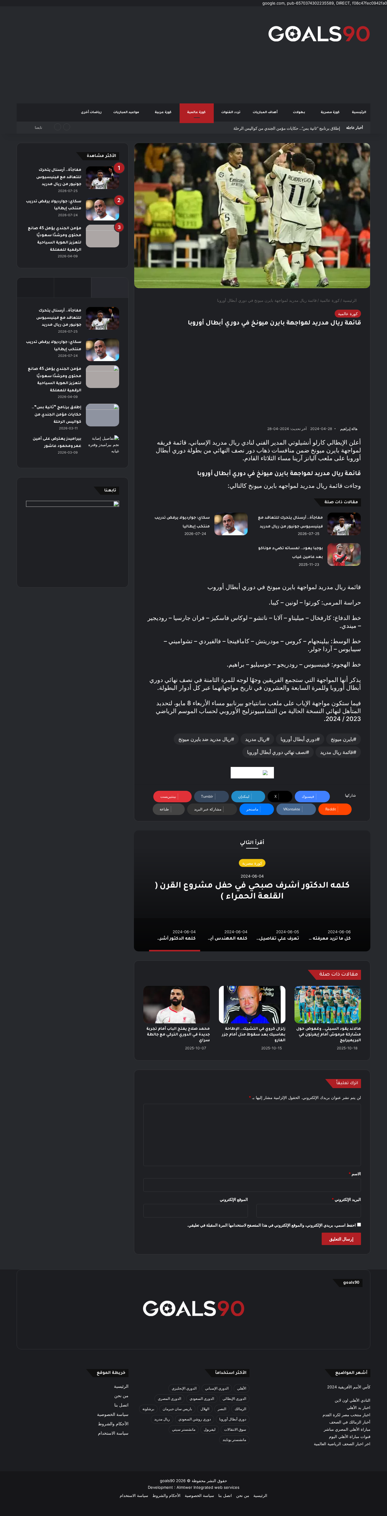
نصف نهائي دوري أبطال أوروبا (276, 752)
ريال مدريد (255, 739)
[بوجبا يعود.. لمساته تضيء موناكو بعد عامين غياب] (344, 554)
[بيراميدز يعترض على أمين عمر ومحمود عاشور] (102, 446)
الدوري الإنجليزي (184, 1388)
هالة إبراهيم (348, 428)
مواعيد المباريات (126, 112)
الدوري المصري (169, 1398)
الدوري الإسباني (217, 1388)
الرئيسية (359, 112)
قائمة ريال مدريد (336, 752)
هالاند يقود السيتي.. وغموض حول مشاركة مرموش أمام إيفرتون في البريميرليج (328, 1035)
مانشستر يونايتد (234, 1439)
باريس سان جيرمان (177, 1409)
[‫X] (222, 1336)
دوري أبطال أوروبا (299, 739)
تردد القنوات (231, 112)
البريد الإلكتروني (346, 1199)
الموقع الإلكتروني (234, 1199)
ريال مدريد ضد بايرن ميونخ (204, 739)
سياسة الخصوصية (112, 1414)
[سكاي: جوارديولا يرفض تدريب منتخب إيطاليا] (231, 524)
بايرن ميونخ (342, 739)
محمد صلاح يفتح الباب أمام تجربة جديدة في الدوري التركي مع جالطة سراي (178, 1035)
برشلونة (148, 1409)
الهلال (204, 1409)
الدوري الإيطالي (234, 1398)
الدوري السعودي (202, 1398)
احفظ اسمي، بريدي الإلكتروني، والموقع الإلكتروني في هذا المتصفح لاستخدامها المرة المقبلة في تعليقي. (271, 1225)
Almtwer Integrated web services (208, 1487)
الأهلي (241, 1388)
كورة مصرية (330, 112)
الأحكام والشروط (113, 1423)
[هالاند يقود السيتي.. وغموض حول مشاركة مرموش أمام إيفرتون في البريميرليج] (327, 1004)
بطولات (299, 112)
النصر (222, 1409)
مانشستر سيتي (183, 1429)
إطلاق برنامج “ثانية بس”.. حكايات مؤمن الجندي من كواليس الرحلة (286, 127)
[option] (252, 890)
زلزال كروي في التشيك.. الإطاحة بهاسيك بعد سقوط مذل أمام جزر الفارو (253, 1035)
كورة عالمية (197, 112)
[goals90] (319, 33)
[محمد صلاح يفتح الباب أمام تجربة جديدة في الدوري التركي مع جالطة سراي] (176, 1004)
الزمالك (240, 1409)
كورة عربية (163, 112)
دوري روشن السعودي (194, 1419)
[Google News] (252, 772)
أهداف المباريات (265, 112)
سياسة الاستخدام (113, 1433)
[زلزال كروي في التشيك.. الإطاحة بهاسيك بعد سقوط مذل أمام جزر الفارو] (252, 1004)
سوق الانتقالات (235, 1429)
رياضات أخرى (91, 112)
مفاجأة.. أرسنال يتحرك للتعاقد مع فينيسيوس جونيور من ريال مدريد (58, 177)
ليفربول (210, 1429)
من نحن (121, 1395)
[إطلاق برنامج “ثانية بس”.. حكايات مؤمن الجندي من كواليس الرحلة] (102, 415)
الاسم (355, 1173)
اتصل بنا (121, 1405)
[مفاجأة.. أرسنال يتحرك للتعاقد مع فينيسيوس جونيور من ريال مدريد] (344, 524)
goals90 (167, 1480)
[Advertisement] (133, 54)
